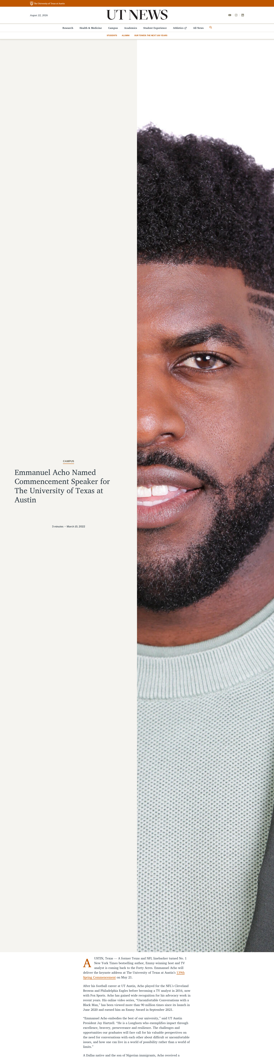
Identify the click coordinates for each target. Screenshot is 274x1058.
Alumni (126, 35)
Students (112, 35)
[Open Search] (210, 27)
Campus (113, 28)
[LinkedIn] (242, 15)
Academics (130, 28)
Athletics (178, 28)
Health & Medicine (91, 28)
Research (67, 28)
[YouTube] (229, 15)
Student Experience (155, 28)
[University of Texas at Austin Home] (47, 3)
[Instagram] (236, 15)
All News (198, 28)
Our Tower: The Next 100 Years (150, 35)
